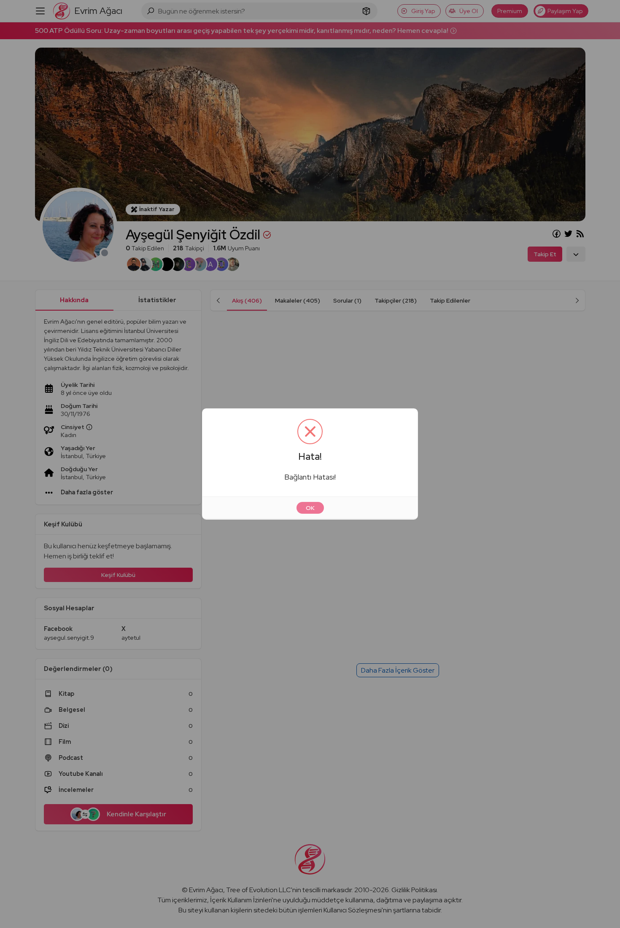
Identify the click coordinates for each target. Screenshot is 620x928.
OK (310, 508)
